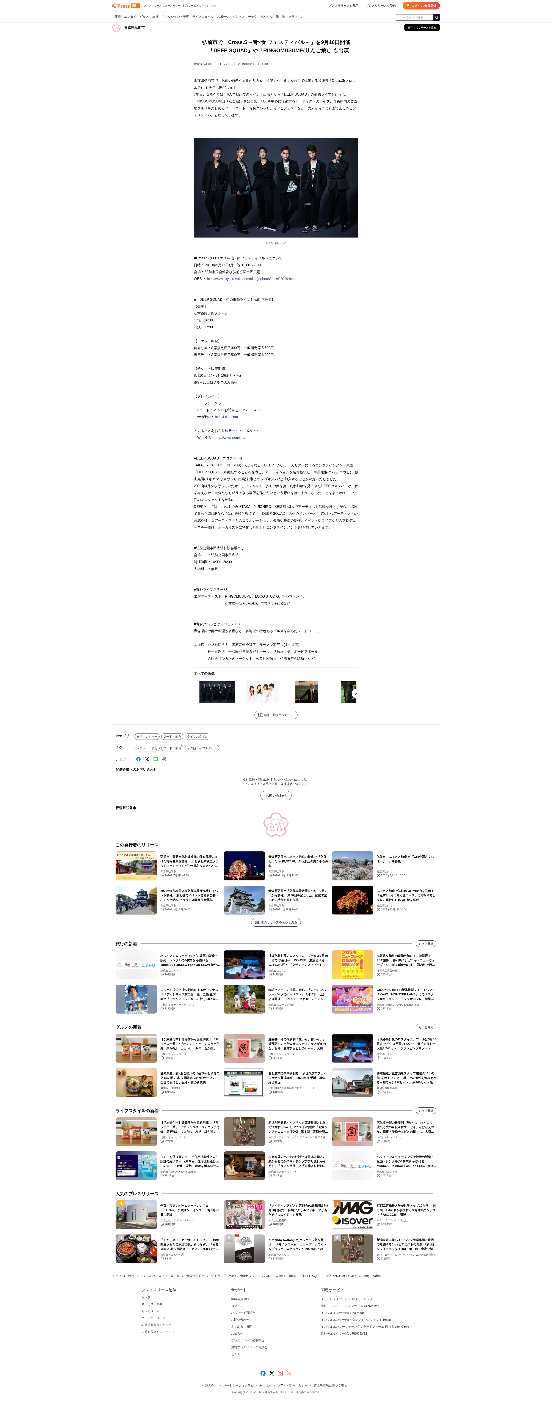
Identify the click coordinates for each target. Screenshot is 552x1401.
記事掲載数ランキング (156, 1325)
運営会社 (211, 1385)
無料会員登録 (240, 1299)
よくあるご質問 (241, 1326)
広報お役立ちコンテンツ (158, 1331)
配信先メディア (152, 1311)
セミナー (237, 1354)
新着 (118, 16)
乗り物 (280, 16)
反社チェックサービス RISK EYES (344, 1333)
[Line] (156, 759)
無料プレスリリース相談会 (249, 1347)
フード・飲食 (172, 736)
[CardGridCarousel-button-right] (356, 693)
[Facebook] (138, 759)
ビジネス (238, 16)
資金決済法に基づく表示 (330, 1385)
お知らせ (237, 1333)
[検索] (436, 17)
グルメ (144, 16)
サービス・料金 (152, 1304)
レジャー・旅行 (147, 748)
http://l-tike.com (226, 417)
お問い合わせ (276, 795)
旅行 (155, 16)
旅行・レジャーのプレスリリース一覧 (153, 1276)
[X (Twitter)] (147, 759)
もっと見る (426, 943)
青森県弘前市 (203, 64)
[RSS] (289, 1373)
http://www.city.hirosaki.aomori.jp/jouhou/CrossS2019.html (251, 279)
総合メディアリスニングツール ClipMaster (350, 1306)
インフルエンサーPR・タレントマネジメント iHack (356, 1319)
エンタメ (130, 16)
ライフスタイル (202, 16)
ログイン (237, 1306)
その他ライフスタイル (202, 748)
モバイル (266, 16)
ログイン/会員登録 (423, 5)
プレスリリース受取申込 (247, 1340)
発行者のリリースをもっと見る (276, 922)
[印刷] (164, 759)
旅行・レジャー (147, 736)
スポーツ (223, 16)
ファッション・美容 (175, 16)
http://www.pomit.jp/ (230, 437)
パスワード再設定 (243, 1312)
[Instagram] (280, 1373)
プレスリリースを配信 (343, 5)
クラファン (296, 16)
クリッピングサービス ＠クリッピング (347, 1299)
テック (252, 16)
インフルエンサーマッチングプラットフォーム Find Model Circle (365, 1326)
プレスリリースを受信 (381, 5)
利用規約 (265, 1385)
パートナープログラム (238, 1385)
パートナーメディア (155, 1318)
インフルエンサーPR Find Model (343, 1312)
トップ (116, 1276)
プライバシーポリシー (293, 1385)
